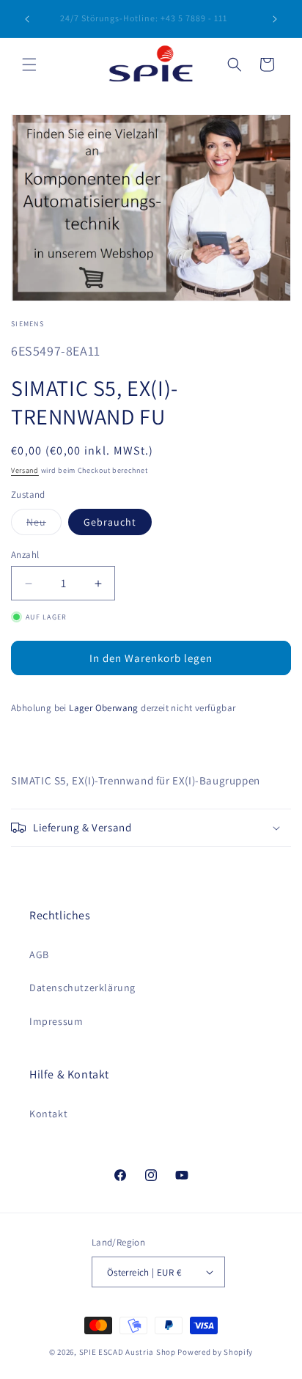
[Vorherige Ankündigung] (27, 19)
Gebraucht (110, 522)
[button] (29, 64)
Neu (44, 525)
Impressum (56, 1021)
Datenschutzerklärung (82, 987)
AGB (39, 954)
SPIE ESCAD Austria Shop (127, 1352)
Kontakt (48, 1113)
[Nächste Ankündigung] (275, 19)
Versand (25, 470)
